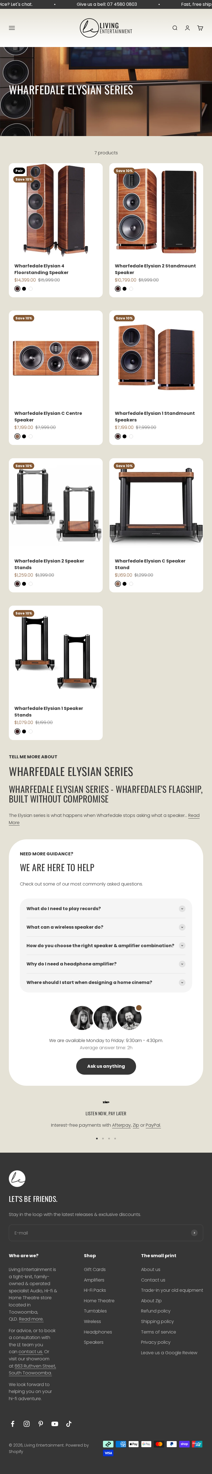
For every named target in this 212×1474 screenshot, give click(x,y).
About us (150, 1269)
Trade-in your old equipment (172, 1290)
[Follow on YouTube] (55, 1424)
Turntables (95, 1311)
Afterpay (121, 1125)
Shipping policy (157, 1321)
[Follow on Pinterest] (40, 1424)
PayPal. (153, 1125)
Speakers (94, 1342)
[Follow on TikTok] (69, 1424)
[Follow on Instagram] (26, 1424)
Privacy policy (156, 1342)
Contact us (153, 1280)
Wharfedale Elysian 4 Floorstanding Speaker (41, 269)
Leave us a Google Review (169, 1353)
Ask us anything (106, 1066)
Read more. (31, 1319)
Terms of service (158, 1332)
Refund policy (156, 1311)
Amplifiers (94, 1280)
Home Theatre (99, 1301)
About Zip (151, 1301)
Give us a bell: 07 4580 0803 (101, 4)
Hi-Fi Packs (95, 1290)
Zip (136, 1125)
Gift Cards (95, 1269)
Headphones (98, 1332)
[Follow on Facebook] (12, 1424)
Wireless (92, 1321)
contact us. (30, 1351)
